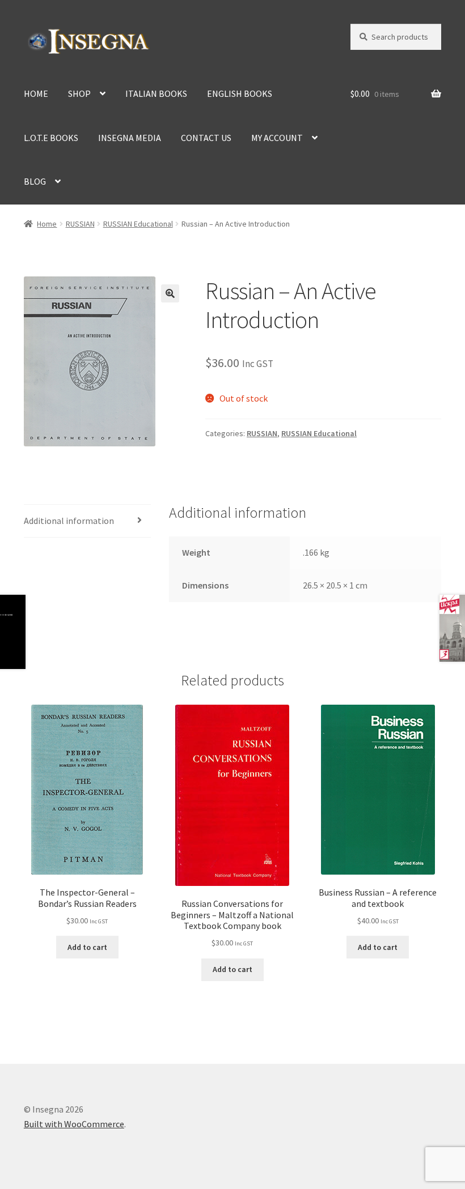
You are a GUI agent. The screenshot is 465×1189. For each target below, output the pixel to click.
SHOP (79, 93)
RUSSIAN (80, 224)
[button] (170, 293)
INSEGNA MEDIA (129, 137)
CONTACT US (206, 137)
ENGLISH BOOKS (239, 93)
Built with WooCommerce (74, 1124)
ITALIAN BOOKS (156, 93)
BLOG (35, 181)
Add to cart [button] (87, 947)
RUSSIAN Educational (138, 224)
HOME (36, 93)
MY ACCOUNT (277, 137)
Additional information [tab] (69, 520)
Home (47, 224)
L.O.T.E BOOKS (51, 137)
